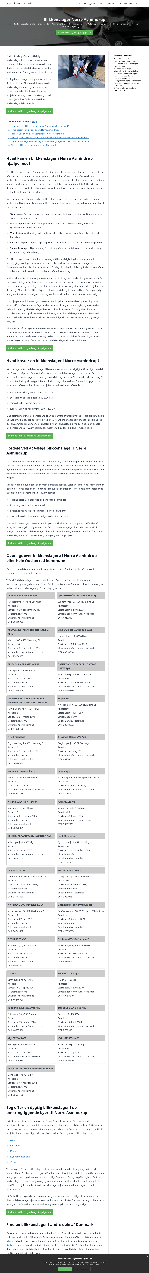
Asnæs (13, 1140)
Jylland (92, 3)
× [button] (147, 1256)
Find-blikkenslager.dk (19, 3)
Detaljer (97, 1264)
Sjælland (110, 3)
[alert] (74, 1263)
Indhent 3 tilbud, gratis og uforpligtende (74, 32)
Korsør (14, 1151)
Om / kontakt (125, 3)
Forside (82, 3)
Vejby (13, 1162)
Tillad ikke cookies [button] (82, 1269)
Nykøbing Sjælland (20, 1156)
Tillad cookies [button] (65, 1269)
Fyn (101, 3)
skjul (35, 121)
